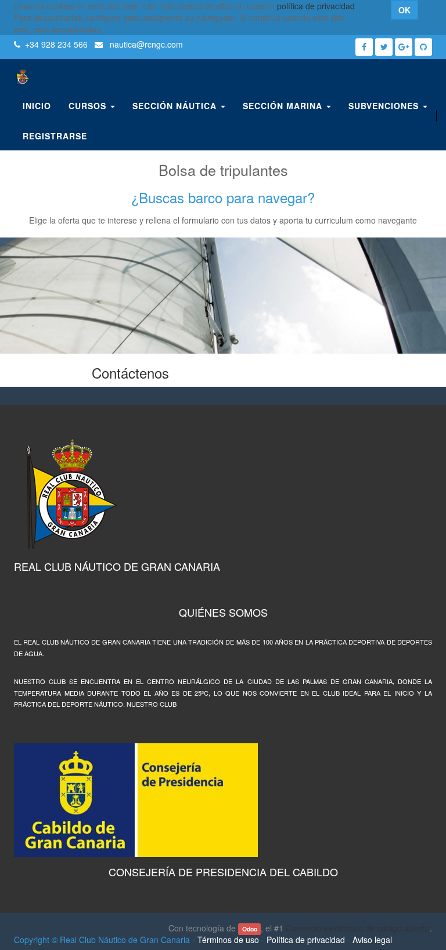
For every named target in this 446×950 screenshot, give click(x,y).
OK (404, 10)
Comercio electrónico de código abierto (358, 928)
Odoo (249, 928)
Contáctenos (130, 372)
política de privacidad (316, 6)
